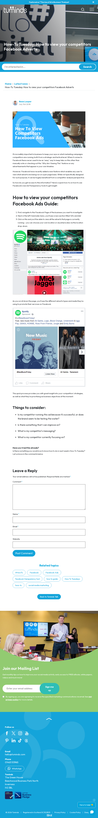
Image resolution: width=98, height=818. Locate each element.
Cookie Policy (75, 812)
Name (16, 514)
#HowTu (19, 572)
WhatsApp (16, 768)
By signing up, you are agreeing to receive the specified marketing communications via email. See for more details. (49, 698)
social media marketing (39, 585)
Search (87, 66)
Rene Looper (25, 101)
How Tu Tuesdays (72, 579)
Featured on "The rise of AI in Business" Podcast (49, 2)
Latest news (21, 83)
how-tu (18, 585)
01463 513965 (11, 762)
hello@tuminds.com (15, 754)
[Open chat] (91, 811)
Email (16, 526)
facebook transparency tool (27, 579)
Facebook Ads (52, 572)
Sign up (49, 688)
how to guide (52, 579)
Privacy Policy (59, 812)
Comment (17, 481)
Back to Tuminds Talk (49, 596)
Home (8, 83)
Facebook (34, 572)
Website (16, 539)
